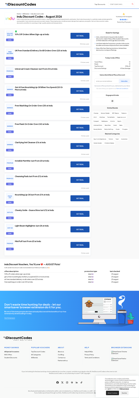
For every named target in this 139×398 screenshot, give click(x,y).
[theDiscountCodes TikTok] (81, 382)
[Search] (133, 4)
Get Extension (9, 318)
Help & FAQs (89, 351)
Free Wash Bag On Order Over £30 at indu (34, 105)
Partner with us (63, 360)
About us (61, 351)
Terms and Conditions (92, 357)
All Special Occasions (11, 351)
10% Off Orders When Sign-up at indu (32, 34)
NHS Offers (8, 355)
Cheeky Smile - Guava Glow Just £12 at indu (34, 210)
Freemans (124, 113)
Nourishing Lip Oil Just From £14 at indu (32, 194)
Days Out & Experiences (100, 139)
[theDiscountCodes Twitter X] (62, 382)
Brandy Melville (98, 129)
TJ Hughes (124, 129)
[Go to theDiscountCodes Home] (20, 4)
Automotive (124, 139)
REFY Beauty (115, 113)
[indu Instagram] (112, 101)
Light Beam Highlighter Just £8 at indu (32, 225)
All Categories (36, 355)
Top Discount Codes (38, 351)
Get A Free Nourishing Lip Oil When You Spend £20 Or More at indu (39, 88)
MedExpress (104, 121)
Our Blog (61, 355)
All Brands (34, 357)
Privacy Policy (89, 355)
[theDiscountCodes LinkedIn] (76, 382)
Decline (124, 393)
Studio (117, 129)
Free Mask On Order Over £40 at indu (32, 123)
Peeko (120, 125)
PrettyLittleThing (108, 129)
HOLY (95, 117)
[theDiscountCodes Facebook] (57, 382)
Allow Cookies (112, 393)
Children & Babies (109, 143)
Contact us (61, 357)
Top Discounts (100, 4)
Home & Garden (98, 143)
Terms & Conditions (122, 88)
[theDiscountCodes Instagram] (67, 382)
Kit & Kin (112, 121)
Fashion (111, 139)
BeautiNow (108, 125)
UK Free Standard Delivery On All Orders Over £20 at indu (41, 50)
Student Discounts (10, 357)
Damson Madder (105, 113)
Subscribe (124, 81)
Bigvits (119, 121)
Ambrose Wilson (98, 125)
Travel (117, 139)
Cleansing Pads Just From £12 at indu (31, 176)
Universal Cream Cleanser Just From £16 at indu (36, 68)
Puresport (96, 121)
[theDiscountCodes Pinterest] (71, 382)
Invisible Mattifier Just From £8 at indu (32, 160)
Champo (96, 113)
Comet (115, 125)
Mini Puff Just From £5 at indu (28, 241)
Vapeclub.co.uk (121, 117)
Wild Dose (102, 117)
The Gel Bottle (110, 117)
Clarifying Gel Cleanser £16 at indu (30, 142)
